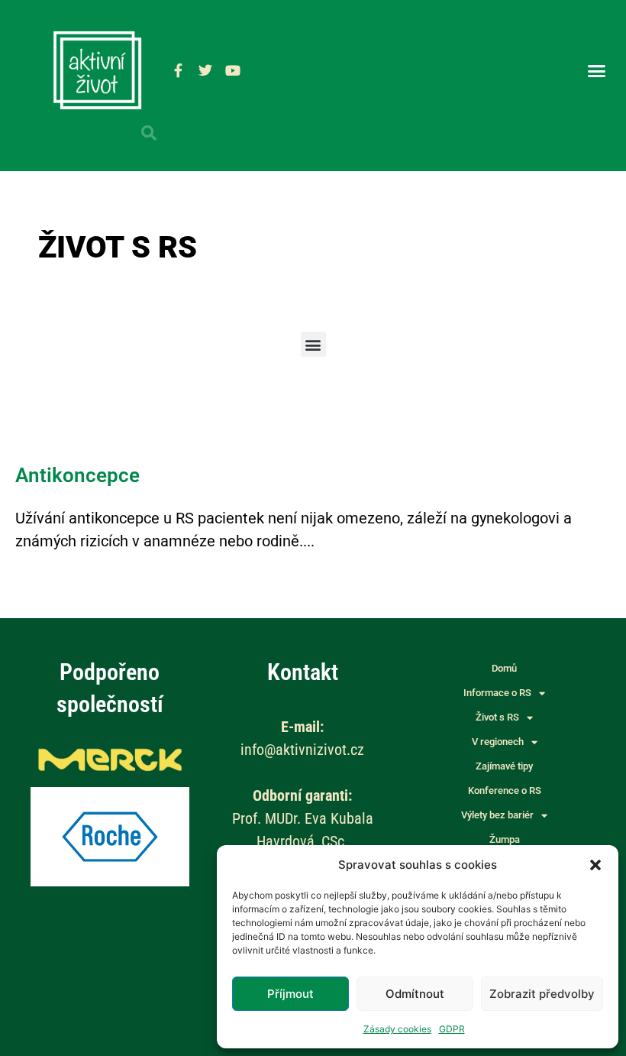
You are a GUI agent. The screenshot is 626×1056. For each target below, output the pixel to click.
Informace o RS (497, 692)
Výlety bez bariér (497, 815)
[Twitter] (205, 70)
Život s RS (497, 717)
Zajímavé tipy (504, 766)
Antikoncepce (77, 475)
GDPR (452, 1029)
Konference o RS (504, 790)
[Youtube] (233, 70)
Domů (504, 668)
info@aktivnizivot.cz (302, 749)
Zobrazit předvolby (542, 993)
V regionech (498, 741)
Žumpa (504, 839)
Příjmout (290, 993)
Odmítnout (415, 993)
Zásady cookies (397, 1029)
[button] (595, 865)
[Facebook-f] (178, 70)
